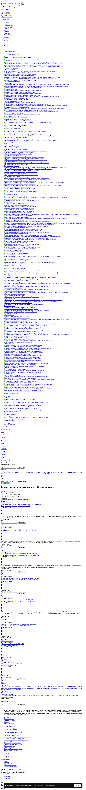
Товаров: (3, 498)
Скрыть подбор (5, 496)
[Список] (3, 501)
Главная (6, 22)
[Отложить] (2, 525)
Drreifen (3, 446)
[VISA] (6, 762)
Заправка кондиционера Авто (12, 265)
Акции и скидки (9, 27)
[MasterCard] (8, 763)
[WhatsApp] (7, 483)
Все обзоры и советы (7, 694)
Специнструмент (9, 343)
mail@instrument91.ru (7, 17)
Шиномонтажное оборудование (13, 101)
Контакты (7, 34)
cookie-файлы (17, 785)
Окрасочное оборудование (11, 54)
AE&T (2, 432)
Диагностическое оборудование (13, 288)
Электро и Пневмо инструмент (13, 375)
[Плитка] (1, 501)
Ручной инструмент (9, 306)
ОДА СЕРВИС (16, 494)
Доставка (6, 31)
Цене (20, 499)
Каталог (6, 24)
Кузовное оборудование (11, 68)
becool (2, 440)
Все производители (6, 460)
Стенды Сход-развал (10, 257)
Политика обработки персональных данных (44, 785)
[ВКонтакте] (1, 483)
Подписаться (20, 467)
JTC (13, 493)
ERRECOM (4, 449)
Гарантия (6, 33)
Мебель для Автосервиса (11, 411)
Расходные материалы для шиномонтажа (15, 137)
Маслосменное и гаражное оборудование (16, 227)
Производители (8, 25)
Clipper (3, 443)
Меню (6, 40)
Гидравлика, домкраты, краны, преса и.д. (16, 203)
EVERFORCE (5, 452)
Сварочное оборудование (11, 166)
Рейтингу (25, 499)
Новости (6, 28)
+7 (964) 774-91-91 (6, 12)
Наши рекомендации (10, 51)
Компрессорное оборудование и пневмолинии (17, 187)
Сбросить (19, 496)
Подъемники (7, 83)
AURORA (4, 437)
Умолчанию (15, 499)
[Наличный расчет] (10, 765)
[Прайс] (4, 501)
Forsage (3, 454)
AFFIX (3, 434)
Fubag (2, 457)
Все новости (4, 470)
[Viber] (5, 483)
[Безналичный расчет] (10, 766)
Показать (12, 496)
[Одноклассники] (3, 483)
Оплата (6, 30)
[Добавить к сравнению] (2, 524)
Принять (77, 785)
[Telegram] (9, 483)
